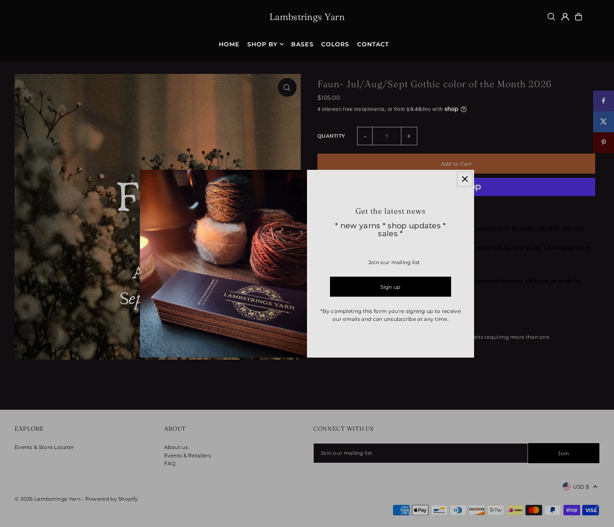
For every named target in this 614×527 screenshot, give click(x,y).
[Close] (464, 179)
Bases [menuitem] (302, 44)
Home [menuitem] (229, 44)
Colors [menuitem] (335, 44)
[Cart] (578, 16)
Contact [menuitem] (373, 44)
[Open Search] (551, 16)
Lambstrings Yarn (307, 17)
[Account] (565, 16)
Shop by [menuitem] (262, 44)
